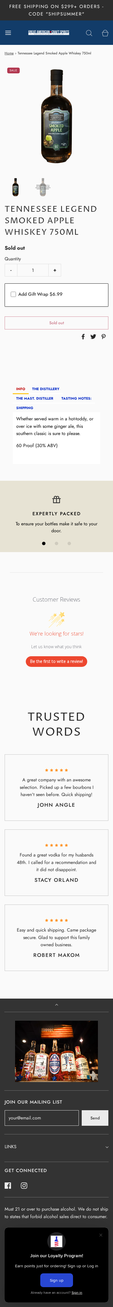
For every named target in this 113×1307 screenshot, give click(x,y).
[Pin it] (102, 336)
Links (11, 1146)
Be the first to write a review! (56, 661)
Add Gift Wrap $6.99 (40, 294)
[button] (15, 187)
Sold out (56, 323)
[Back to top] (56, 1005)
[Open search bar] (89, 33)
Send (95, 1118)
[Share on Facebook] (82, 336)
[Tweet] (92, 336)
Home (9, 53)
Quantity (13, 258)
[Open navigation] (8, 33)
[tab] (21, 389)
